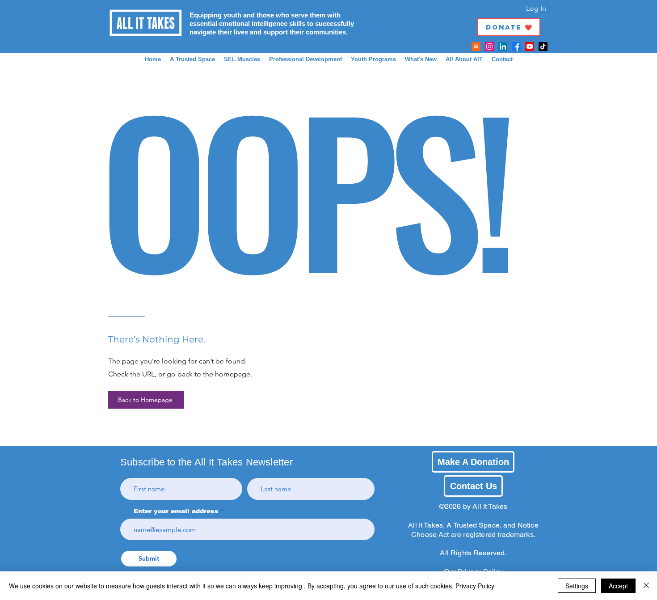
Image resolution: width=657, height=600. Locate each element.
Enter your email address (176, 511)
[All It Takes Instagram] (489, 46)
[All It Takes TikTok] (543, 46)
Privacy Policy (474, 585)
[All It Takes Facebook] (516, 46)
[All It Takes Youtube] (529, 46)
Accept (618, 585)
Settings (576, 585)
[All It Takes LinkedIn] (502, 46)
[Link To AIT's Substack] (476, 46)
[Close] (646, 586)
